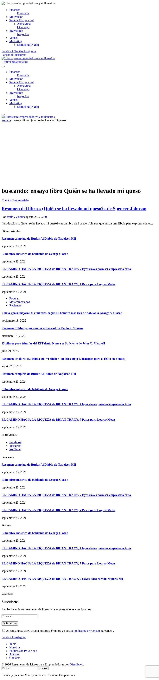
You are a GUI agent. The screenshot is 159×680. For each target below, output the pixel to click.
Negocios (23, 34)
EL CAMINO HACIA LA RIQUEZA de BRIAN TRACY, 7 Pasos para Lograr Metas (58, 284)
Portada (6, 120)
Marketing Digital (28, 44)
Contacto (14, 657)
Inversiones (16, 30)
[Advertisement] (79, 156)
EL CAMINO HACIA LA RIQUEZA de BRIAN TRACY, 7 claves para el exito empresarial (62, 578)
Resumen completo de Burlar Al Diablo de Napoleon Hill (39, 238)
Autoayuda (24, 23)
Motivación (16, 16)
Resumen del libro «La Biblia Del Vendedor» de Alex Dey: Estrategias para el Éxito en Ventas (63, 358)
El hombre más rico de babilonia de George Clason (35, 253)
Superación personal (21, 20)
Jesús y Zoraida (16, 216)
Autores (14, 654)
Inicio (12, 643)
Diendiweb (76, 664)
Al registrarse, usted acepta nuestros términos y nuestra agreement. (59, 630)
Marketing (15, 41)
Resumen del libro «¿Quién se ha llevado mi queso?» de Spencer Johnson (74, 208)
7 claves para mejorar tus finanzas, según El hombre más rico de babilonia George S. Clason (62, 313)
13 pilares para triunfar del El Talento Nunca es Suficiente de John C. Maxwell (53, 343)
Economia (23, 13)
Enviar (43, 668)
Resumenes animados (15, 61)
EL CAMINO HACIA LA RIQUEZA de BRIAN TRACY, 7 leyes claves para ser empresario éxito (66, 269)
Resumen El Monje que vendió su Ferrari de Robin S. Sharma (42, 328)
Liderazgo (23, 27)
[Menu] (3, 66)
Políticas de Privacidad (23, 650)
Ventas (13, 37)
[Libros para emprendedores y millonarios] (28, 58)
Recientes (15, 305)
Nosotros (14, 647)
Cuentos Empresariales (15, 200)
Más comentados (19, 302)
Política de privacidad (86, 630)
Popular (14, 298)
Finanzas (14, 9)
